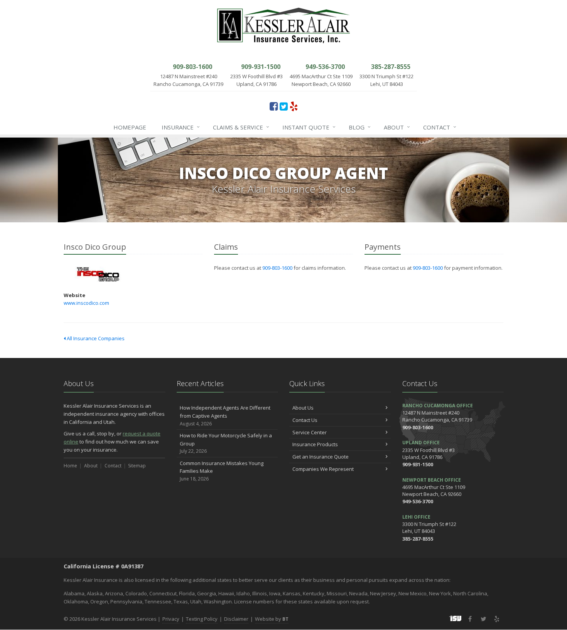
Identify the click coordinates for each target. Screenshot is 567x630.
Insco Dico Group (98, 274)
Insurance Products (315, 444)
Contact (439, 127)
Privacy (170, 618)
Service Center (309, 432)
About (397, 127)
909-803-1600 (277, 267)
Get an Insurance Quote (320, 456)
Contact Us (304, 420)
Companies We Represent (323, 468)
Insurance (181, 127)
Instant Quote (309, 127)
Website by (272, 618)
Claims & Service (241, 127)
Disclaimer (236, 618)
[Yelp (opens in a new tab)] (294, 106)
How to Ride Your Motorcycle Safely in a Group (226, 443)
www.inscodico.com (86, 302)
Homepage (129, 127)
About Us (303, 407)
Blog (360, 127)
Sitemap (137, 465)
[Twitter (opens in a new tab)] (284, 106)
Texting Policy (202, 618)
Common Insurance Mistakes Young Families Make (221, 471)
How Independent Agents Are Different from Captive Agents (225, 415)
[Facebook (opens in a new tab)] (274, 106)
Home (70, 465)
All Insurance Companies (95, 338)
